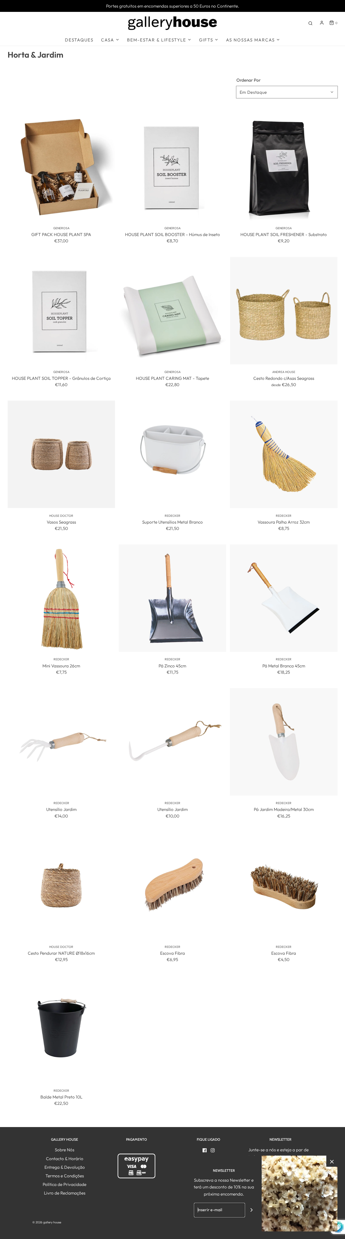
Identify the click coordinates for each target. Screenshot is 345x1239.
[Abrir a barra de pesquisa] (310, 23)
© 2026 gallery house (46, 1222)
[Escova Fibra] (172, 885)
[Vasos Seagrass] (61, 454)
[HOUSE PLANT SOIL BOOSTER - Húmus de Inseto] (172, 167)
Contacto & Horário (64, 1158)
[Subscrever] (252, 1210)
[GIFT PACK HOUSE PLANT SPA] (61, 167)
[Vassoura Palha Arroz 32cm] (283, 454)
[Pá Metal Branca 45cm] (283, 598)
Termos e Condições (64, 1175)
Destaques (79, 39)
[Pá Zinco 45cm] (172, 598)
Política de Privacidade (64, 1184)
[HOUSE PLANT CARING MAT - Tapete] (172, 310)
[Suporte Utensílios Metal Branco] (172, 454)
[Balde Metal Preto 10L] (61, 1029)
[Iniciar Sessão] (322, 22)
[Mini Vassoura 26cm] (61, 598)
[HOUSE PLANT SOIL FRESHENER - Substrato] (283, 167)
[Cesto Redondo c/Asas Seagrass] (283, 310)
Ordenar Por (248, 80)
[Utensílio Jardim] (61, 742)
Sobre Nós (64, 1149)
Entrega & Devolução (64, 1167)
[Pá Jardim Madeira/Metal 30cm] (283, 742)
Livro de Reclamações (64, 1193)
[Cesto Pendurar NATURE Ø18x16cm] (61, 885)
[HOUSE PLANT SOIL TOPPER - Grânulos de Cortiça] (61, 310)
